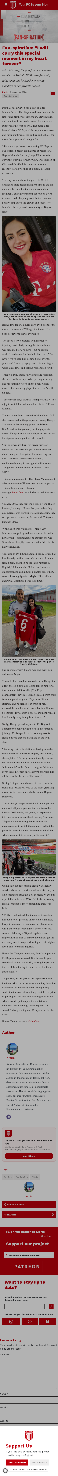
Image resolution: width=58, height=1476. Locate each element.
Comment (6, 1354)
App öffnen (29, 1156)
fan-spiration (22, 1177)
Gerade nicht (39, 1462)
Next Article (10, 1215)
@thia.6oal (17, 492)
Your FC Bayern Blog (33, 4)
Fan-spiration (10, 96)
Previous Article (15, 1204)
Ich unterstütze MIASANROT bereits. (27, 1469)
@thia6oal (33, 1021)
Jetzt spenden (17, 1462)
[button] (5, 1470)
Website (4, 1421)
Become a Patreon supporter (24, 1255)
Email (4, 1407)
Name (4, 1394)
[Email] (8, 1117)
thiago (35, 1177)
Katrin (5, 92)
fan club (8, 1177)
